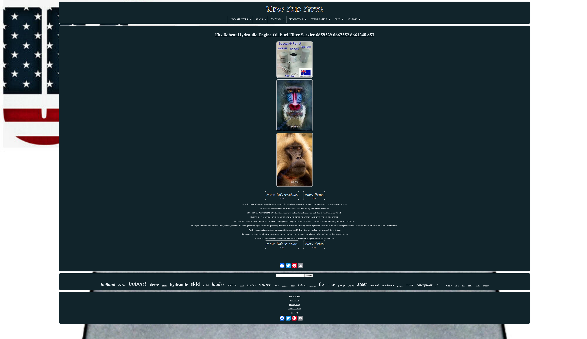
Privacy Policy (294, 304)
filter (409, 285)
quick (164, 286)
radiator (285, 286)
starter (265, 284)
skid (195, 284)
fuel (463, 286)
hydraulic (179, 284)
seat (293, 285)
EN (292, 313)
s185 (470, 285)
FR (296, 313)
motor (486, 286)
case (331, 284)
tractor (478, 286)
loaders (251, 285)
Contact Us (294, 300)
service (231, 285)
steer (362, 284)
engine (351, 285)
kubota (302, 285)
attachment (388, 285)
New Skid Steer (295, 296)
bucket (449, 285)
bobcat (138, 284)
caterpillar (424, 285)
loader (218, 284)
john (439, 285)
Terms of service (294, 308)
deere (154, 284)
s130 (206, 285)
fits (322, 284)
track (242, 286)
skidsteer (400, 286)
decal (122, 285)
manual (374, 285)
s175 (457, 286)
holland (108, 284)
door (276, 285)
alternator (313, 286)
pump (341, 285)
